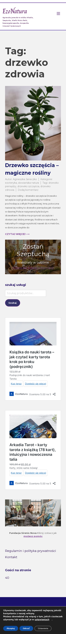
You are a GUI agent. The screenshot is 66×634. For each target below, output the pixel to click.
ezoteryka (11, 182)
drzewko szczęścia (28, 186)
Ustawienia (43, 628)
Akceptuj (11, 628)
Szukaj (12, 302)
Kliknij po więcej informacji (33, 268)
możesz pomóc (33, 536)
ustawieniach (42, 619)
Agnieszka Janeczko (25, 179)
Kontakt (11, 557)
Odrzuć (26, 628)
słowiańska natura (28, 182)
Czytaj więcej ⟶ (17, 234)
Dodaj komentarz (28, 189)
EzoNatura (15, 11)
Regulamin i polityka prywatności (30, 551)
